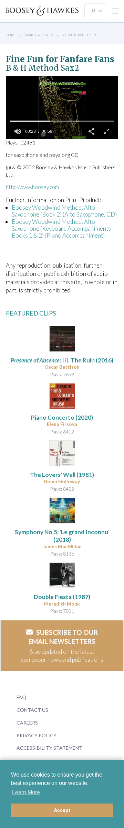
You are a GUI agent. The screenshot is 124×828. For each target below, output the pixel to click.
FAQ (21, 697)
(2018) (62, 535)
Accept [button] (62, 810)
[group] (17, 131)
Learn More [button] (26, 792)
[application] (62, 107)
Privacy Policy (36, 735)
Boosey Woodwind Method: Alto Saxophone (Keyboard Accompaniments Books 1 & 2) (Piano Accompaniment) (61, 228)
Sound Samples (76, 35)
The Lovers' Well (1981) (62, 474)
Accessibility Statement (49, 748)
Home (11, 35)
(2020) (62, 417)
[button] (91, 131)
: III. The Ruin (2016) (62, 360)
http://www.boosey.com (32, 187)
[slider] (62, 121)
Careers (27, 723)
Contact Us (32, 710)
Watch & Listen (39, 35)
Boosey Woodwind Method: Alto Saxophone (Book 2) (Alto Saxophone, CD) (64, 211)
